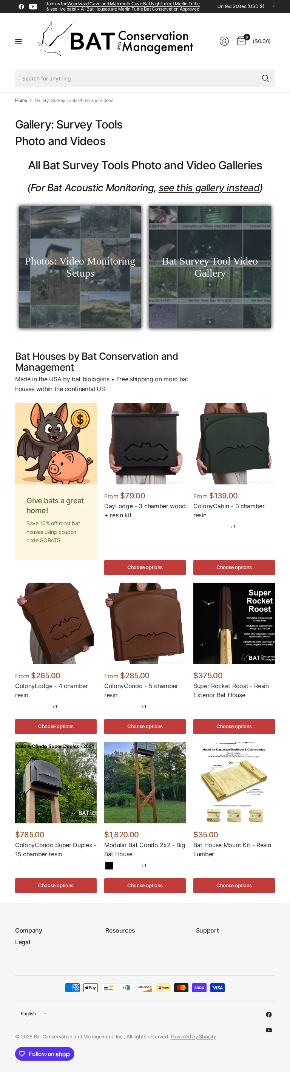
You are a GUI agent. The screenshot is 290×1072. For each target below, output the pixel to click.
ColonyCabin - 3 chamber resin (229, 510)
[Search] (265, 78)
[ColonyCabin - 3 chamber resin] (234, 443)
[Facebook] (21, 6)
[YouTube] (33, 6)
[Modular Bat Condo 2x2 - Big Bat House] (145, 782)
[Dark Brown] (121, 866)
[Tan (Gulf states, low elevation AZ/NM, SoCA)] (210, 527)
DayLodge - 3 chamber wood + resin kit (145, 510)
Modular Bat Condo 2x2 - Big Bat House (144, 849)
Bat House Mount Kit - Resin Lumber (232, 849)
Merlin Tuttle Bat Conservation (148, 9)
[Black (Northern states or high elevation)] (198, 527)
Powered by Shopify (193, 1036)
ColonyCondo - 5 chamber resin (141, 690)
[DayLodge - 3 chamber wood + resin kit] (145, 443)
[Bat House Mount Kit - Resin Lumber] (234, 782)
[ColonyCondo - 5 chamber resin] (145, 623)
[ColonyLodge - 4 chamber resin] (56, 623)
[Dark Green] (132, 866)
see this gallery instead (209, 187)
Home (21, 100)
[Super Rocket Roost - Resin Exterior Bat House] (234, 623)
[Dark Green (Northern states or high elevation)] (222, 527)
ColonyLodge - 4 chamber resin (51, 690)
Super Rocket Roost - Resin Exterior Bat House (231, 690)
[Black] (109, 866)
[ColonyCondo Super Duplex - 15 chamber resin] (56, 782)
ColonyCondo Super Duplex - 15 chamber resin (56, 849)
